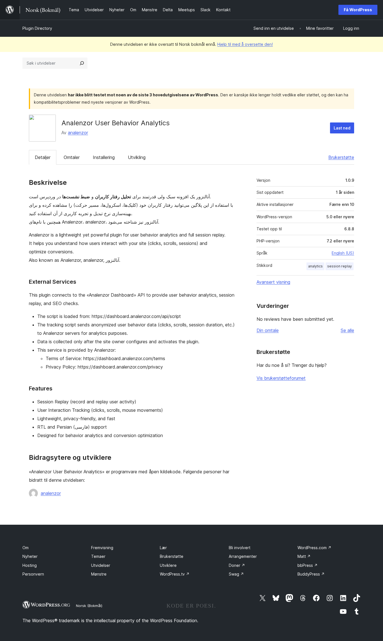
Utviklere (168, 565)
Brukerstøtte (341, 157)
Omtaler (72, 157)
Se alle (347, 330)
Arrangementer (243, 556)
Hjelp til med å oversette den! (245, 44)
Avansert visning (273, 282)
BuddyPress (311, 574)
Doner (237, 565)
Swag (236, 574)
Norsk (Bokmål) (89, 605)
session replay (339, 266)
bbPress (307, 565)
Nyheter (30, 556)
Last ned (342, 128)
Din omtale (268, 330)
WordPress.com (314, 547)
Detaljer (42, 157)
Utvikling (137, 157)
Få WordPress (358, 9)
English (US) (343, 253)
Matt (304, 556)
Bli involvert (239, 547)
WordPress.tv (175, 574)
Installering (104, 157)
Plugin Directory (37, 28)
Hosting (29, 565)
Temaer (98, 556)
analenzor (78, 132)
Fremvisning (102, 547)
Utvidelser (100, 565)
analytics (315, 266)
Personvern (33, 574)
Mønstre (99, 574)
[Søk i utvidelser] (81, 63)
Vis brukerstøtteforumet (281, 378)
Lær (163, 547)
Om (25, 547)
